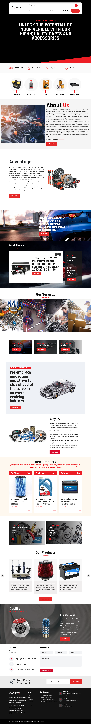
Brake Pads (70, 269)
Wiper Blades (70, 273)
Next (88, 575)
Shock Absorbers (71, 257)
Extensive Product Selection (46, 695)
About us (37, 10)
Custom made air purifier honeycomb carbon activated (19, 501)
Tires (68, 272)
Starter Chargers (71, 270)
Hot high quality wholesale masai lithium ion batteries (69, 501)
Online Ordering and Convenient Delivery (48, 701)
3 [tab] (55, 510)
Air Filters (69, 259)
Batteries (69, 262)
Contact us (75, 11)
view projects (46, 670)
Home (30, 10)
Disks (68, 275)
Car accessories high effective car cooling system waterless (44, 501)
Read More (52, 144)
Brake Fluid (70, 264)
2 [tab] (29, 510)
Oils (68, 265)
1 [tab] (28, 510)
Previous (2, 575)
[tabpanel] (20, 491)
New (60, 10)
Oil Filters (69, 267)
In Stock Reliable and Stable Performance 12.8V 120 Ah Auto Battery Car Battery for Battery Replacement (45, 586)
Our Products (66, 10)
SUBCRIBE (76, 682)
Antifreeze (70, 260)
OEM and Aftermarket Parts (46, 697)
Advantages (44, 10)
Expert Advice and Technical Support (47, 699)
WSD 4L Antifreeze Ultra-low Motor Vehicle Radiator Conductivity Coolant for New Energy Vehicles (69, 586)
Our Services (53, 10)
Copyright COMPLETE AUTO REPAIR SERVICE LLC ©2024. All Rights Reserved (26, 721)
